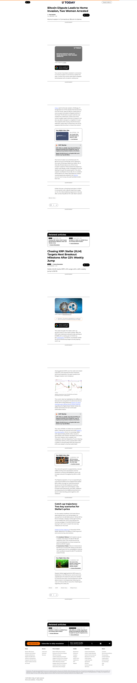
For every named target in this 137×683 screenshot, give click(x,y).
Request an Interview (90, 656)
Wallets (75, 663)
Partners (87, 663)
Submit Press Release (90, 651)
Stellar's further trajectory (62, 529)
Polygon (75, 656)
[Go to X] (92, 643)
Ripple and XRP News (30, 656)
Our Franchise (105, 661)
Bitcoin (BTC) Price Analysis (59, 651)
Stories (43, 648)
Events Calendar (88, 665)
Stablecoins (76, 660)
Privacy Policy (39, 679)
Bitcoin (76, 175)
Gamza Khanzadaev (55, 244)
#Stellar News (64, 587)
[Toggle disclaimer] (56, 319)
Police (56, 108)
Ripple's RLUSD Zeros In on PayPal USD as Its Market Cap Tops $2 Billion (67, 154)
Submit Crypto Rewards (90, 653)
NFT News (27, 663)
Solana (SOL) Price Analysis (59, 666)
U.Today (64, 62)
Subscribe (34, 643)
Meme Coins (76, 658)
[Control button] (88, 15)
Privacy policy (105, 655)
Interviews (44, 651)
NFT (74, 661)
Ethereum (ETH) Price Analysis (60, 653)
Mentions (87, 666)
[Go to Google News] (62, 67)
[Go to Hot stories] (80, 145)
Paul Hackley (52, 14)
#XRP (56, 587)
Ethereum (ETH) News (30, 653)
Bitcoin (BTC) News (29, 651)
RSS (103, 665)
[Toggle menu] (27, 2)
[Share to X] (84, 15)
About (103, 648)
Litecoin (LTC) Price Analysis (59, 665)
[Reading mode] (51, 205)
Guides (75, 648)
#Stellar (50, 587)
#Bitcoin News (52, 198)
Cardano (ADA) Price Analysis (59, 656)
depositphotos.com (67, 314)
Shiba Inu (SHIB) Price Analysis (60, 660)
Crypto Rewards (88, 660)
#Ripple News (73, 587)
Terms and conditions (107, 653)
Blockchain (75, 651)
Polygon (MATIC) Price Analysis (60, 663)
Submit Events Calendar (90, 655)
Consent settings (106, 656)
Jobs (103, 663)
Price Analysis (73, 628)
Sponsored (87, 661)
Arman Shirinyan (75, 243)
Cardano (75, 655)
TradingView (60, 337)
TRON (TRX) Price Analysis (58, 661)
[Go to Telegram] (109, 643)
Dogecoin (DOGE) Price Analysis (60, 658)
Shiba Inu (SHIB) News (30, 658)
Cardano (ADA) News (30, 655)
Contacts (104, 651)
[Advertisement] (68, 33)
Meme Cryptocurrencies (30, 661)
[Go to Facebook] (100, 643)
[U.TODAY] (68, 2)
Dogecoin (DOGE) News (30, 660)
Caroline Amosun (75, 464)
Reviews (44, 655)
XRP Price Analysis (57, 655)
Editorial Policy (105, 660)
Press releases (88, 658)
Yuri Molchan (74, 139)
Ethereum (75, 653)
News (50, 238)
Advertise (87, 648)
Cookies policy (105, 658)
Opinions (44, 653)
